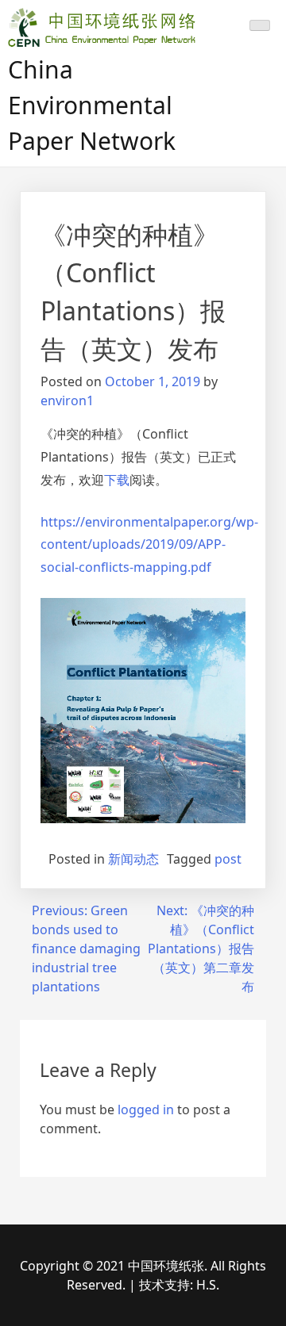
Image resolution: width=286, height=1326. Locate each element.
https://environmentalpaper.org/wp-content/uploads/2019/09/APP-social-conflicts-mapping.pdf (149, 545)
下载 (116, 480)
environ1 (67, 400)
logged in (146, 1109)
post (228, 859)
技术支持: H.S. (179, 1284)
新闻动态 (133, 859)
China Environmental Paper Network (92, 105)
